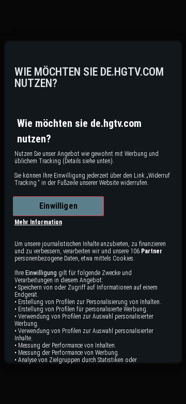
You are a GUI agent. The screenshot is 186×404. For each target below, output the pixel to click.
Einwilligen (58, 206)
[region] (93, 202)
